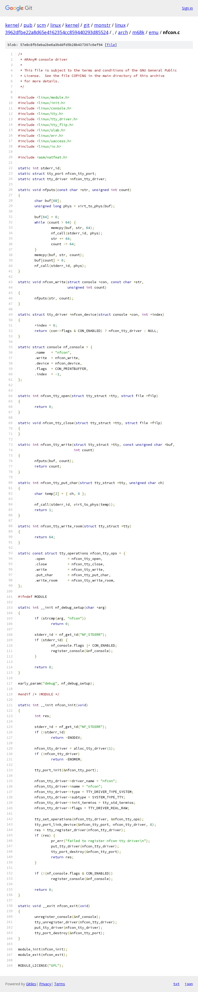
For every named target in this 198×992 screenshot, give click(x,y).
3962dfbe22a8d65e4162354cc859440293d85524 (56, 32)
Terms (59, 983)
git (87, 25)
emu (154, 32)
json (189, 983)
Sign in (187, 8)
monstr (102, 25)
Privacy (45, 983)
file (111, 45)
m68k (138, 32)
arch (123, 32)
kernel (12, 25)
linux (55, 25)
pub (27, 25)
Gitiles (31, 983)
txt (176, 983)
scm (41, 25)
